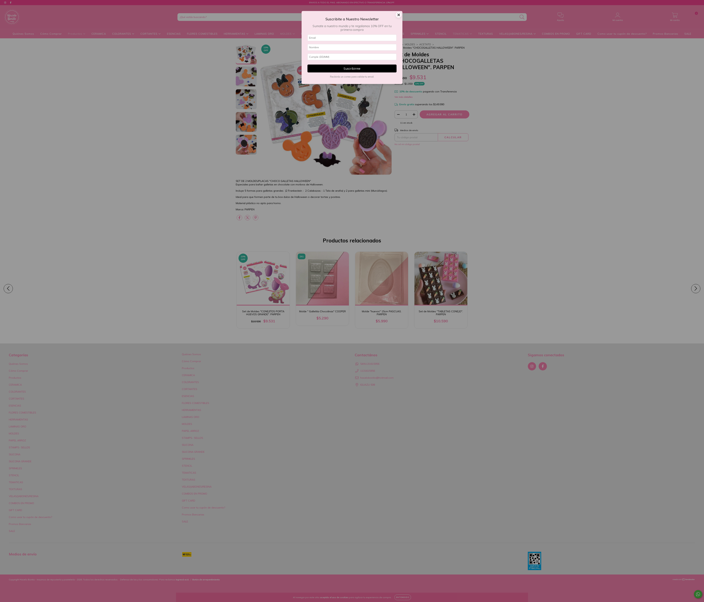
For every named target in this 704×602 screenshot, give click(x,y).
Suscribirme (352, 68)
